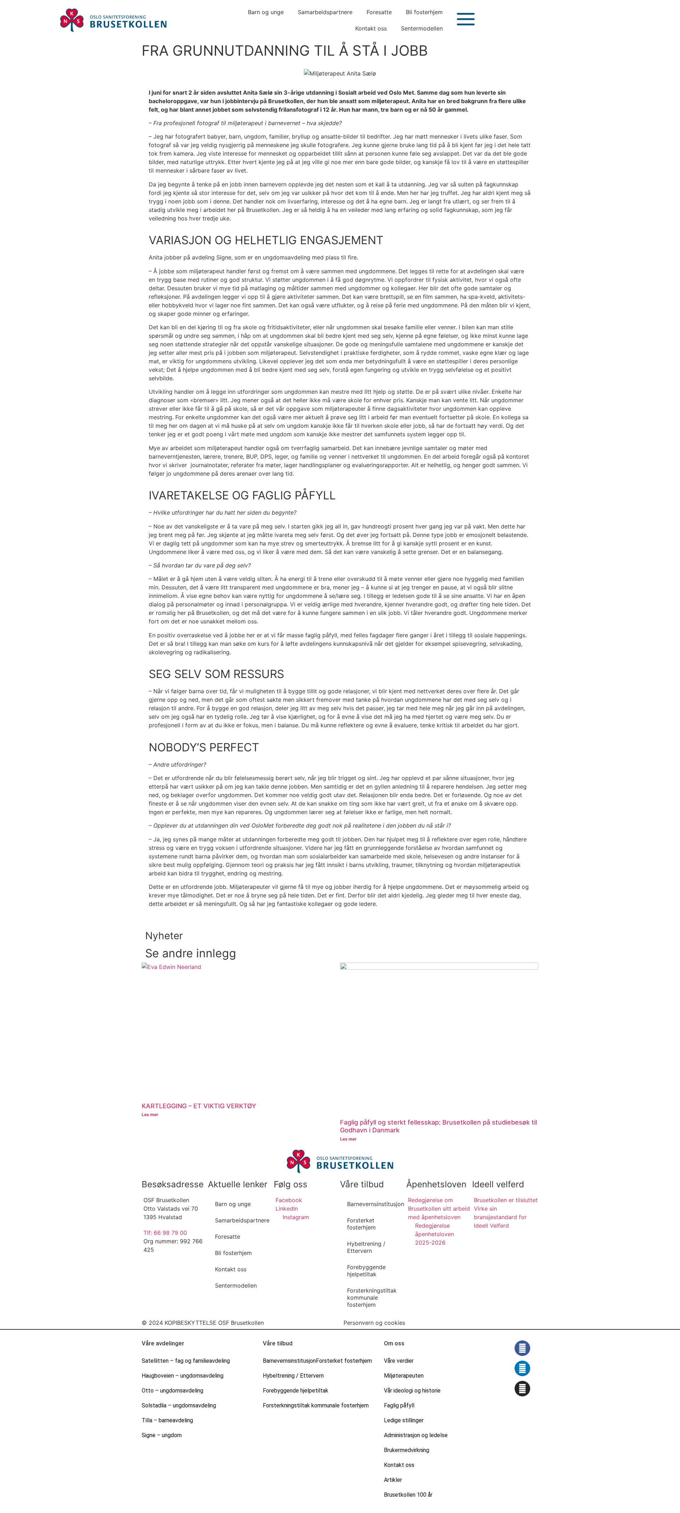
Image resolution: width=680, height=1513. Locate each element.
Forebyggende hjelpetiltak (366, 1270)
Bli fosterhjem (424, 12)
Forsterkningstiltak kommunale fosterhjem (372, 1297)
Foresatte (379, 12)
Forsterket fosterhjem (361, 1224)
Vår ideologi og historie (412, 1390)
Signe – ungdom (162, 1435)
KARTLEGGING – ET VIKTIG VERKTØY (199, 1106)
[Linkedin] (522, 1368)
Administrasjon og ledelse (416, 1435)
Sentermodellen (422, 28)
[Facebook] (522, 1348)
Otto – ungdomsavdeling (172, 1390)
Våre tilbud (278, 1343)
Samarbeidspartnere (325, 12)
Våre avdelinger (163, 1343)
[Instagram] (522, 1388)
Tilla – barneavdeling (167, 1420)
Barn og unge (266, 12)
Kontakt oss (371, 28)
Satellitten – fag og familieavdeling (186, 1360)
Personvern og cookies (374, 1322)
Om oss (394, 1343)
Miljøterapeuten (404, 1375)
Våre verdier (399, 1360)
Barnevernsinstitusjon (375, 1203)
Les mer (150, 1114)
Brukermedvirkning (406, 1450)
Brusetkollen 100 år (408, 1494)
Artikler (393, 1479)
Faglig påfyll (399, 1405)
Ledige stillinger (404, 1420)
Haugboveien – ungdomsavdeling (182, 1375)
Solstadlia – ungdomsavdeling (179, 1405)
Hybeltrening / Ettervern (366, 1247)
